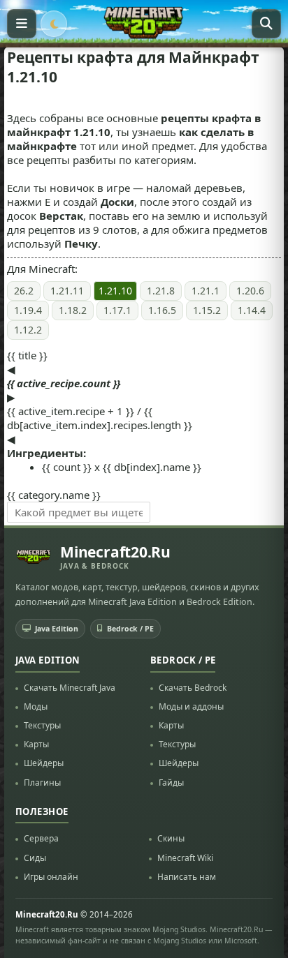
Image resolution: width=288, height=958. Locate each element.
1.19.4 (28, 310)
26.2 (24, 290)
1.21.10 (115, 290)
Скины (171, 838)
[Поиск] (266, 23)
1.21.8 (161, 290)
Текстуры (42, 725)
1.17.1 (117, 310)
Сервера (41, 838)
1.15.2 (207, 310)
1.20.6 (250, 290)
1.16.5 (162, 310)
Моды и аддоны (191, 706)
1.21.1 (205, 290)
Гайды (171, 782)
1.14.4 (252, 310)
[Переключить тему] (54, 23)
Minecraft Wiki (185, 858)
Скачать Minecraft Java (69, 688)
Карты (36, 744)
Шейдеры (44, 763)
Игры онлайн (51, 877)
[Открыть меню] (21, 23)
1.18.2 (73, 310)
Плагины (42, 782)
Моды (36, 706)
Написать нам (186, 877)
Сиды (35, 858)
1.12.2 (28, 329)
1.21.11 (67, 290)
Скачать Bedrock (192, 688)
